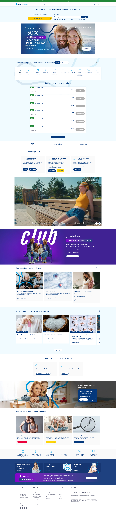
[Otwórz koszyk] (99, 4)
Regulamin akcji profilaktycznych (23, 495)
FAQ (46, 496)
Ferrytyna (33, 90)
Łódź (60, 496)
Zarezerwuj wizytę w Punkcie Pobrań (37, 497)
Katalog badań (36, 492)
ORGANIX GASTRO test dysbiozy (38, 106)
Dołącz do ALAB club (72, 256)
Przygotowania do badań (51, 494)
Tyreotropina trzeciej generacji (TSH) (39, 113)
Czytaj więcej (58, 350)
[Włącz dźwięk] (99, 223)
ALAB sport (74, 4)
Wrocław (60, 492)
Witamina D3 (34, 120)
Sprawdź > (19, 470)
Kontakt (47, 489)
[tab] (20, 73)
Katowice (61, 502)
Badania (39, 4)
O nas (21, 489)
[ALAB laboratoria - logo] (21, 4)
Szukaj (84, 17)
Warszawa (61, 489)
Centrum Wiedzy (81, 4)
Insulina (32, 128)
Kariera (21, 505)
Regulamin (22, 492)
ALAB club (64, 4)
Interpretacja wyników (37, 499)
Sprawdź (71, 0)
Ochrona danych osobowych (23, 500)
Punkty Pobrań (51, 4)
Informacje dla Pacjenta (50, 492)
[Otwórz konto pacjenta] (96, 4)
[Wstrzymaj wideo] (96, 223)
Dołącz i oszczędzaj (91, 478)
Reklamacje (48, 498)
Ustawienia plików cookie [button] (38, 504)
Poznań (60, 494)
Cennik (34, 502)
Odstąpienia (48, 500)
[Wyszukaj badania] (94, 4)
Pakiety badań (44, 4)
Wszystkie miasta (62, 505)
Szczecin (60, 500)
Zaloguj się (92, 399)
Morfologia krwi (34, 98)
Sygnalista (22, 503)
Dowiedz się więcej (21, 341)
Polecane (69, 4)
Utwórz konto (83, 399)
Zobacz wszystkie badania (58, 136)
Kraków (60, 498)
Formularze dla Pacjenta (37, 494)
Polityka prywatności (24, 497)
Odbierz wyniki (88, 4)
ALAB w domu (58, 4)
